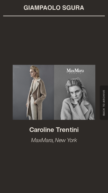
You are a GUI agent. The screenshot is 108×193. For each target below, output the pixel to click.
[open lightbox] (54, 92)
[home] (54, 7)
